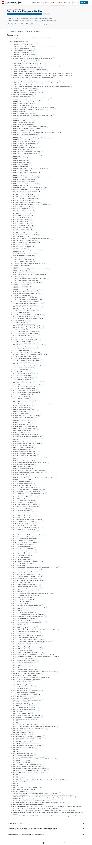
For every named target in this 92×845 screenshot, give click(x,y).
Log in (74, 2)
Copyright (63, 843)
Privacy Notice (56, 843)
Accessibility (49, 843)
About (32, 2)
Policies (66, 2)
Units (46, 2)
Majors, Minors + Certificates (56, 2)
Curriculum (39, 2)
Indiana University (81, 843)
